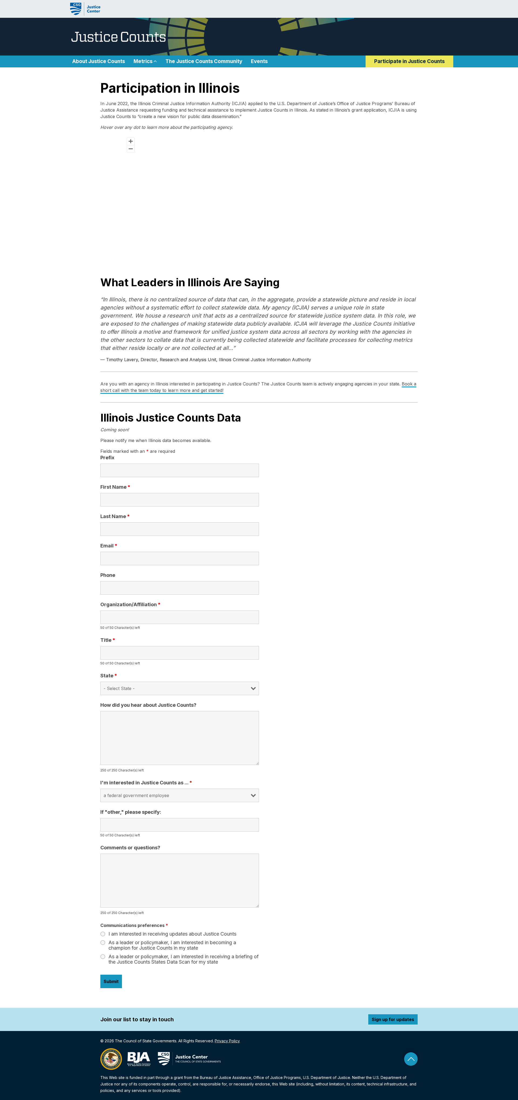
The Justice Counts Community (203, 61)
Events (259, 61)
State (108, 675)
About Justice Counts (98, 61)
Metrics (143, 61)
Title (107, 640)
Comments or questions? (130, 847)
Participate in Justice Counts (409, 61)
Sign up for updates (393, 1019)
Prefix (107, 457)
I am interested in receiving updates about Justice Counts (172, 934)
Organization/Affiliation (130, 604)
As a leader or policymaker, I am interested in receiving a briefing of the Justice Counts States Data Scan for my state (183, 959)
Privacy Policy (227, 1041)
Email (108, 546)
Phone (107, 575)
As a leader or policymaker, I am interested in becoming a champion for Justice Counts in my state (172, 945)
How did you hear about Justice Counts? (148, 705)
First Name (115, 487)
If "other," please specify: (130, 812)
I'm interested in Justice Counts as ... (146, 782)
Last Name (115, 516)
